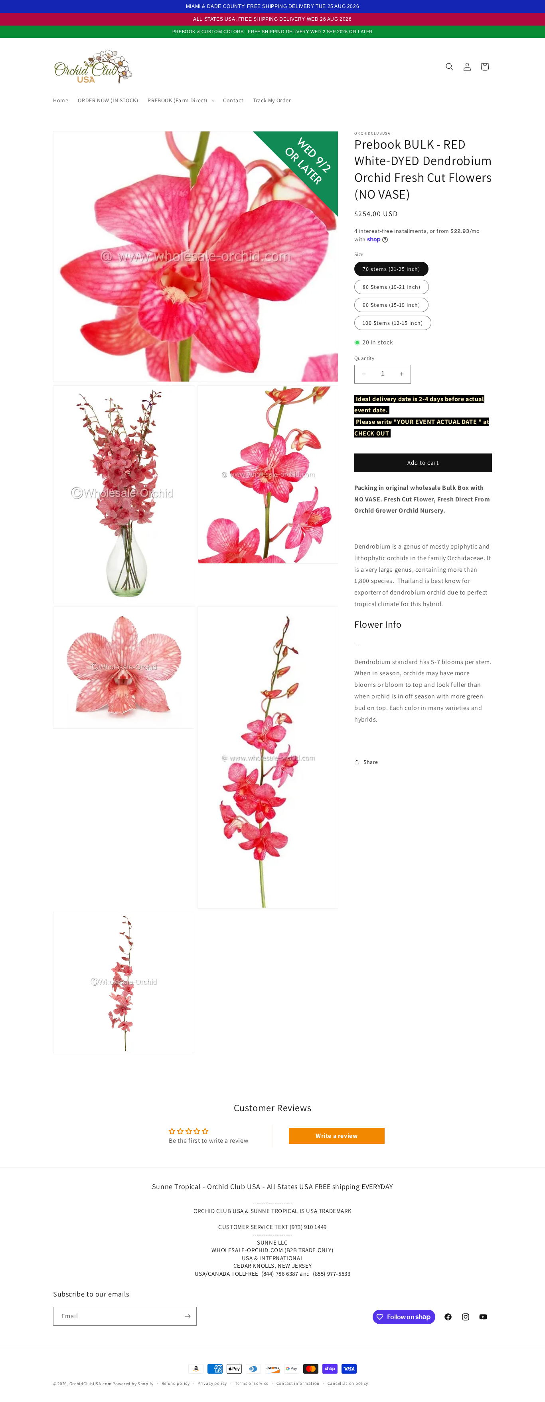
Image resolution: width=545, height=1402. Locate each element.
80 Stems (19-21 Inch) (392, 286)
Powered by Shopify (133, 1383)
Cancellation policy (348, 1383)
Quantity (364, 358)
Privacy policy (212, 1383)
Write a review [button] (336, 1136)
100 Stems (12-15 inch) (393, 322)
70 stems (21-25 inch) (391, 268)
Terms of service (252, 1383)
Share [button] (370, 761)
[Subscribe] (187, 1316)
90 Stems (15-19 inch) (391, 304)
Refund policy (176, 1383)
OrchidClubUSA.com (90, 1383)
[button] (180, 100)
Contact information (298, 1383)
